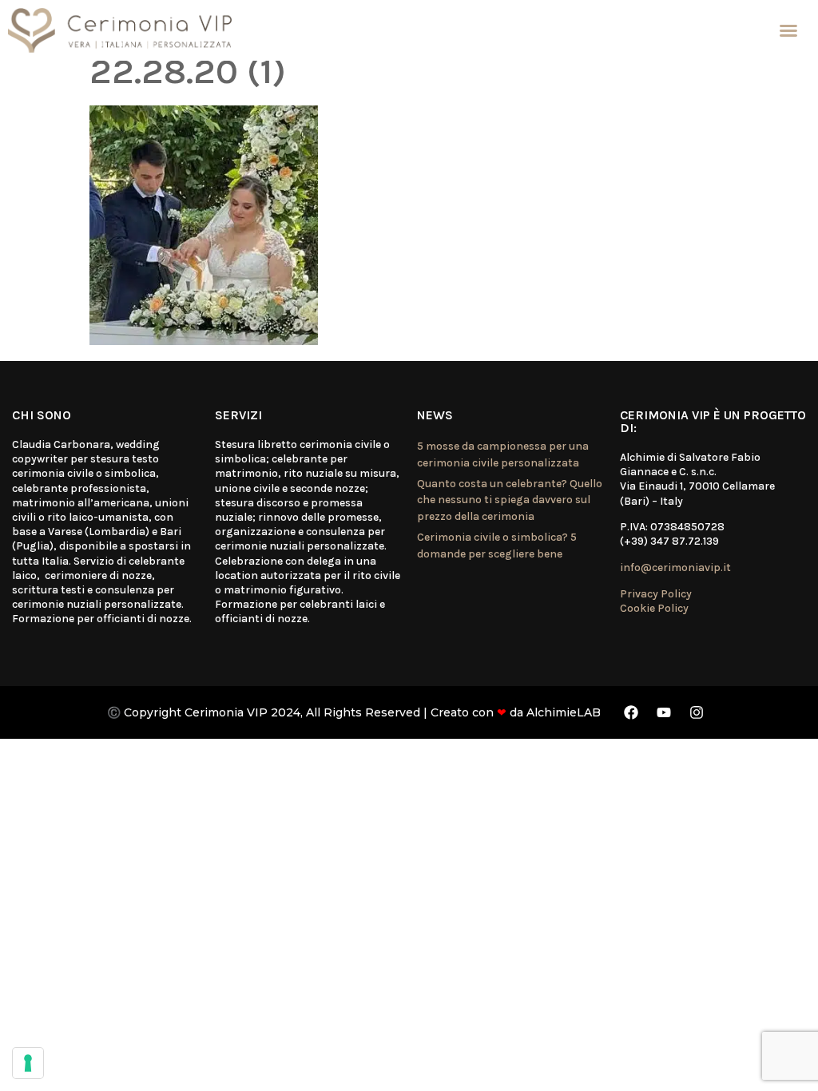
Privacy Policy (656, 594)
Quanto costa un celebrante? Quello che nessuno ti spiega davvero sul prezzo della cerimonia (509, 500)
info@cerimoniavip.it (675, 567)
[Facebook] (631, 712)
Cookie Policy (654, 608)
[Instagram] (696, 712)
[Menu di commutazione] (788, 30)
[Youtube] (663, 712)
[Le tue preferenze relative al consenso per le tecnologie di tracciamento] (28, 1063)
